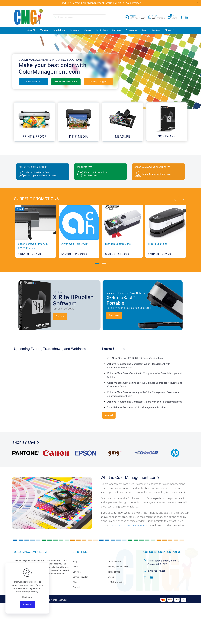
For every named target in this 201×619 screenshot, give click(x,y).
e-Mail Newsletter (116, 582)
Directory (77, 572)
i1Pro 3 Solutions (157, 243)
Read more (27, 597)
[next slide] (183, 199)
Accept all (27, 604)
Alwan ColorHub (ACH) (74, 243)
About (75, 567)
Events (111, 577)
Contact (76, 587)
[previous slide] (175, 199)
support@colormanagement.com (129, 525)
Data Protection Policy (27, 592)
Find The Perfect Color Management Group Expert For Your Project (101, 3)
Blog (75, 582)
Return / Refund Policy (118, 567)
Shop (75, 562)
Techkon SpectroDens (118, 243)
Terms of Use (114, 572)
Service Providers (80, 577)
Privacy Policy (114, 562)
